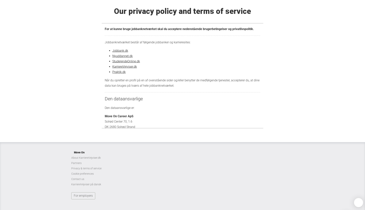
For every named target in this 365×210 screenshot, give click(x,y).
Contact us (77, 179)
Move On (79, 152)
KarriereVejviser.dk (124, 66)
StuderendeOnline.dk (126, 61)
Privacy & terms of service (86, 168)
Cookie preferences (82, 173)
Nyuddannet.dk (122, 56)
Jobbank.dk (120, 50)
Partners (76, 163)
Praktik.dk (119, 72)
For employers (83, 195)
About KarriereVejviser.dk (86, 157)
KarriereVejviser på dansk (86, 184)
